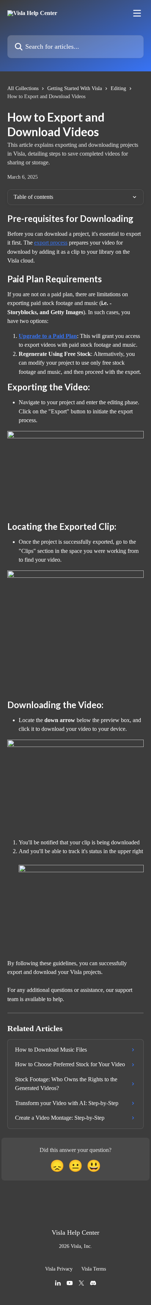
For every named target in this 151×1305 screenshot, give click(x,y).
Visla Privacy (59, 1269)
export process (50, 242)
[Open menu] (137, 13)
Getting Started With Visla (74, 88)
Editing (118, 88)
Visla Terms (93, 1269)
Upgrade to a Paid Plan (48, 336)
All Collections (22, 88)
